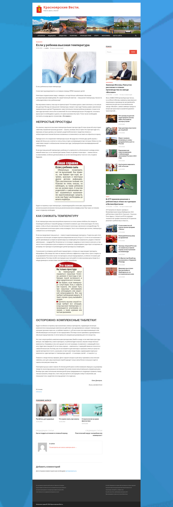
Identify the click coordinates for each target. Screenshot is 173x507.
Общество (63, 35)
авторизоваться (71, 471)
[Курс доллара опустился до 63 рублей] (111, 134)
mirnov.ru (39, 391)
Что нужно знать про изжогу (69, 419)
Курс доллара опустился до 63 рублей (127, 129)
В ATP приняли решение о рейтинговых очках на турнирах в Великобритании (121, 201)
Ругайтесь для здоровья (45, 419)
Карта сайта (117, 35)
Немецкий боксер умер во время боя (126, 236)
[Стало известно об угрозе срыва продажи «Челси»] (111, 232)
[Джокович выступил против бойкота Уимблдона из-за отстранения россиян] (111, 275)
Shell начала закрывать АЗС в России (126, 165)
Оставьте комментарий (56, 48)
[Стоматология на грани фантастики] (92, 417)
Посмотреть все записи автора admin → (63, 447)
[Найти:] (121, 52)
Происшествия (85, 35)
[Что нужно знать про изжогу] (69, 417)
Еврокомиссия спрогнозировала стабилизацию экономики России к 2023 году (127, 154)
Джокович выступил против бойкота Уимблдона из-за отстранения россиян (126, 271)
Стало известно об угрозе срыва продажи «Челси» (126, 227)
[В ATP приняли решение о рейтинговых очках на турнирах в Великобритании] (121, 195)
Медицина (52, 35)
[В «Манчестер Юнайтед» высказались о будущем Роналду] (111, 264)
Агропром (41, 35)
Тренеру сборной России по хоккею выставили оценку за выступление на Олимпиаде (127, 248)
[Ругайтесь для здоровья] (46, 417)
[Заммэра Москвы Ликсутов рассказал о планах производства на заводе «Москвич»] (121, 81)
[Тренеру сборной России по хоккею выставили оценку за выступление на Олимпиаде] (111, 252)
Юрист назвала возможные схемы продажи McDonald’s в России (126, 140)
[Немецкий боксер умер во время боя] (111, 242)
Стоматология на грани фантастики (90, 420)
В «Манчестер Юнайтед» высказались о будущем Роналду (127, 260)
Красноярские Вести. (61, 7)
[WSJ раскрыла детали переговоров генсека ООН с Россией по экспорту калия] (111, 122)
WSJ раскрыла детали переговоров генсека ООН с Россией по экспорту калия (126, 118)
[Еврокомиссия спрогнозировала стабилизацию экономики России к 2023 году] (111, 156)
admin (47, 48)
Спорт (96, 35)
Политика (73, 35)
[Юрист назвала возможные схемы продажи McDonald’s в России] (111, 144)
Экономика (106, 35)
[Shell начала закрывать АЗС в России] (111, 170)
